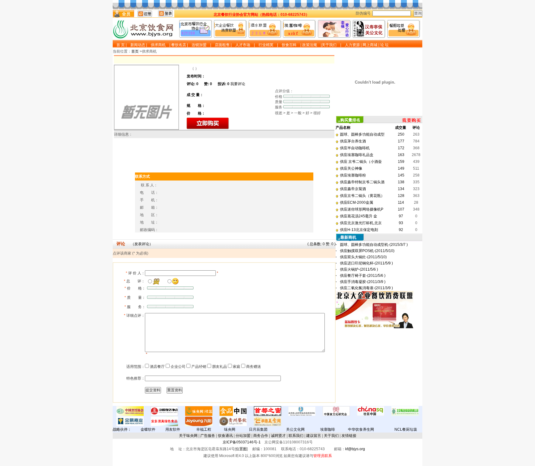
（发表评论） (142, 244)
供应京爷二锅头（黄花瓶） (362, 196)
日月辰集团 (258, 429)
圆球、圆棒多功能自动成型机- (374, 244)
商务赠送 (253, 366)
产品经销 (198, 366)
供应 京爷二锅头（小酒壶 (361, 161)
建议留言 (313, 435)
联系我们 (296, 435)
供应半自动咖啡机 (355, 148)
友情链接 (348, 435)
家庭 (236, 366)
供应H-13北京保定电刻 (359, 230)
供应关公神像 (351, 168)
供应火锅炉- (359, 269)
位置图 (241, 449)
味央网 (229, 429)
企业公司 (177, 366)
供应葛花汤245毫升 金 (358, 216)
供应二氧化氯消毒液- (366, 288)
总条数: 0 (318, 244)
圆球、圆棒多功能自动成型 (362, 134)
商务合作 (260, 435)
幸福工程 (203, 429)
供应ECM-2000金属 (356, 202)
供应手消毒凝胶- (362, 282)
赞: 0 (330, 244)
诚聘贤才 (278, 435)
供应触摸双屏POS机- (367, 251)
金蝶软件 (148, 429)
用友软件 (172, 429)
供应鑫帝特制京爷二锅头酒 (362, 182)
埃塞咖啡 (327, 429)
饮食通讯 (225, 435)
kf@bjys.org (355, 449)
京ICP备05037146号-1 (242, 442)
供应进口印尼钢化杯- (366, 263)
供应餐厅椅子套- (362, 275)
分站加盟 (243, 435)
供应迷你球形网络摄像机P (361, 209)
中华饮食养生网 (361, 429)
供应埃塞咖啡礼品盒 (356, 155)
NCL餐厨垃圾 (405, 429)
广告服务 (207, 435)
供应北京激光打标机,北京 (361, 223)
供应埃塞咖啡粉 (353, 175)
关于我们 (331, 435)
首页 (135, 51)
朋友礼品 (219, 366)
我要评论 (237, 84)
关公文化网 (295, 429)
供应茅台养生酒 (353, 141)
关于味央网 (188, 435)
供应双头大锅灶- (363, 257)
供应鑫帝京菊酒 (353, 189)
